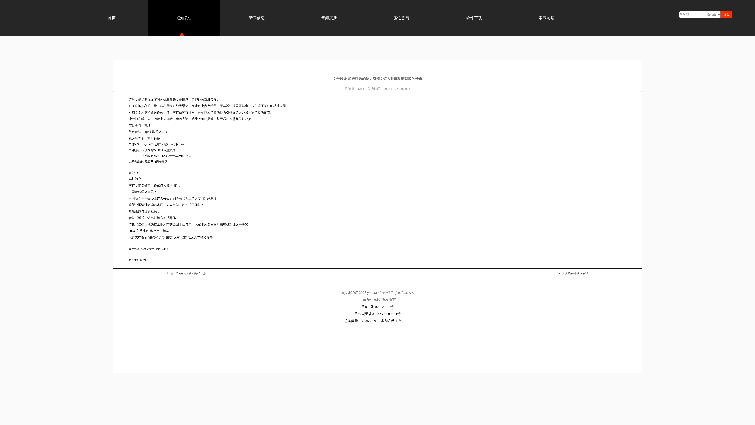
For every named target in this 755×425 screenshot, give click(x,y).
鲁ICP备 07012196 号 (377, 307)
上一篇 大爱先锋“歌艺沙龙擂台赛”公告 (186, 273)
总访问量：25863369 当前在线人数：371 (377, 321)
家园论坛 (546, 18)
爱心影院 (402, 18)
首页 (112, 18)
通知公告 (184, 18)
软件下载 (474, 18)
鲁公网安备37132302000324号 (377, 314)
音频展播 (329, 18)
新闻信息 (257, 18)
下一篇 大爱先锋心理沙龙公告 (573, 273)
